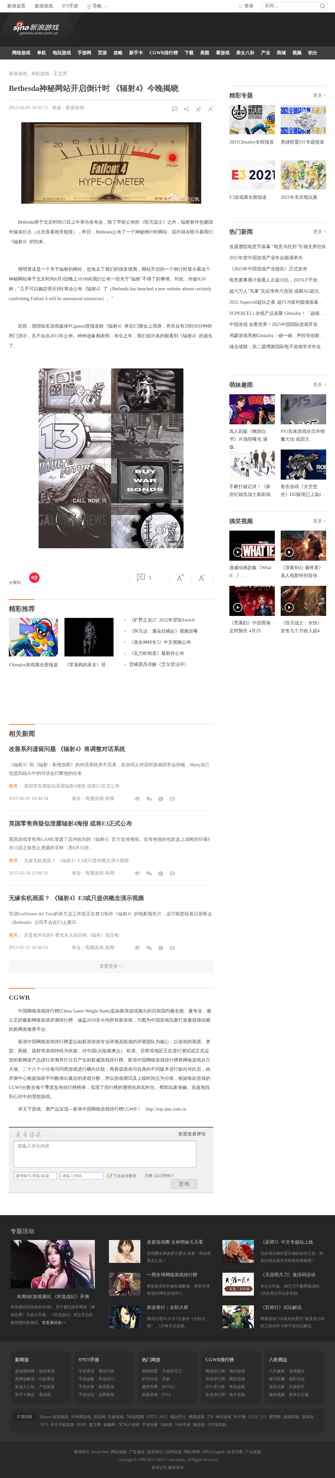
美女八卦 (245, 52)
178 (210, 1417)
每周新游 (106, 1387)
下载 (189, 52)
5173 (44, 1424)
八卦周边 (278, 1359)
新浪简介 (82, 1452)
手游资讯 (86, 1371)
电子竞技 (237, 1394)
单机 (41, 52)
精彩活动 (297, 1379)
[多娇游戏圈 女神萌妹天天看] (124, 1251)
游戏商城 (291, 1417)
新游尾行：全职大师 (167, 1307)
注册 (148, 1175)
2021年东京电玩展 (299, 197)
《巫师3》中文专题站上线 (286, 1242)
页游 (102, 52)
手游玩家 (150, 1424)
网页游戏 (237, 1379)
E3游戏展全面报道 (248, 197)
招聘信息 (174, 1452)
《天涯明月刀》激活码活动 (287, 1274)
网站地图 (119, 1452)
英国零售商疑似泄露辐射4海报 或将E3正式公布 (72, 786)
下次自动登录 (124, 1176)
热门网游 (151, 1359)
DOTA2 (168, 1387)
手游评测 (86, 1387)
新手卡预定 (25, 1394)
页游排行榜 (215, 1379)
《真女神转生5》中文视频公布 (160, 642)
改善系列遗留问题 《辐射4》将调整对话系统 (67, 749)
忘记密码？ (165, 1175)
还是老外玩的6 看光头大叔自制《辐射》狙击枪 (71, 935)
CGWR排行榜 (164, 52)
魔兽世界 (150, 1387)
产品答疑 (253, 1452)
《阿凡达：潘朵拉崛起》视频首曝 (163, 631)
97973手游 (89, 1359)
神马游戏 (223, 1417)
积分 (312, 52)
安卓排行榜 (215, 1394)
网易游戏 (196, 1417)
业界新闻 (106, 1394)
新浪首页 (16, 6)
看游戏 (223, 52)
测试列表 (106, 1371)
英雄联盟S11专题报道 (302, 142)
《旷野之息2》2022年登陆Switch (162, 620)
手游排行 (106, 1379)
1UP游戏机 (216, 1424)
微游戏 (199, 1424)
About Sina (99, 1452)
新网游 (22, 1359)
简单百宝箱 (299, 1394)
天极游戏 (116, 1417)
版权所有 (176, 1467)
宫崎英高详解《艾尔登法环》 (159, 664)
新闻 (269, 5)
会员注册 (235, 1452)
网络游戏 (21, 52)
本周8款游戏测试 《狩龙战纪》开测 (53, 1296)
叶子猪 (240, 1417)
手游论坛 (86, 1394)
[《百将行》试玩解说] (238, 1316)
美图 (204, 52)
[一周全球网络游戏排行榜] (124, 1284)
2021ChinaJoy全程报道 (251, 142)
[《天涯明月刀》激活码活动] (238, 1284)
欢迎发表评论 (192, 1133)
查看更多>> (111, 966)
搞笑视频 (277, 1394)
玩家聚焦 (47, 1379)
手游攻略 (86, 1379)
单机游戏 (40, 73)
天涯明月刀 (172, 1371)
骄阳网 (275, 1417)
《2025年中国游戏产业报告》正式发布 (268, 268)
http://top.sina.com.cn (166, 1109)
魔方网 (95, 1424)
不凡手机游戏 (62, 1424)
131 (263, 1417)
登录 (249, 6)
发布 (184, 1184)
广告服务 (137, 1452)
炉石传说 (150, 1379)
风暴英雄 (150, 1394)
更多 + (319, 95)
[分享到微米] (34, 577)
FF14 (166, 1394)
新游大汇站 (25, 1387)
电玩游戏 (62, 52)
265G (163, 1417)
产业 (265, 52)
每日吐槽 (277, 1379)
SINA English (213, 1452)
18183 (81, 1424)
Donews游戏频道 (54, 1417)
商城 (281, 52)
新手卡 (136, 52)
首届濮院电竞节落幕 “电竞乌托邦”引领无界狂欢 (277, 246)
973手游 (70, 6)
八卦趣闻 (277, 1371)
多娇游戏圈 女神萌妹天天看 (175, 1242)
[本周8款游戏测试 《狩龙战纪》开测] (52, 1264)
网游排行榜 (215, 1371)
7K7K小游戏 (128, 1424)
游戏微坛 (297, 1371)
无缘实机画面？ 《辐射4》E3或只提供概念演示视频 (76, 860)
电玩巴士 (178, 1417)
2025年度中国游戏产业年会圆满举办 (266, 257)
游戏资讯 (47, 1371)
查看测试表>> (54, 1322)
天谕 (166, 1379)
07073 (151, 1417)
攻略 (118, 52)
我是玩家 (277, 1387)
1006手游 (182, 1424)
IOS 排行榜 (215, 1387)
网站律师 (192, 1452)
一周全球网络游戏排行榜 (172, 1274)
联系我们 (155, 1452)
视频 (297, 52)
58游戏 (166, 1424)
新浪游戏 (44, 6)
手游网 (84, 52)
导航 (97, 6)
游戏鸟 (307, 1417)
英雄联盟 (150, 1371)
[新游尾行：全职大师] (124, 1316)
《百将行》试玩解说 (281, 1307)
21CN (253, 1417)
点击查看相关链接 (54, 231)
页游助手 (297, 1387)
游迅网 (99, 1417)
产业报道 (47, 1387)
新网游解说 (25, 1379)
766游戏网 (135, 1417)
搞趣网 (109, 1424)
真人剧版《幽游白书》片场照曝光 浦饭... (248, 439)
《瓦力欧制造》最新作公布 (156, 653)
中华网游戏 (81, 1417)
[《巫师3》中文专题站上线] (238, 1251)
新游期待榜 (25, 1371)
